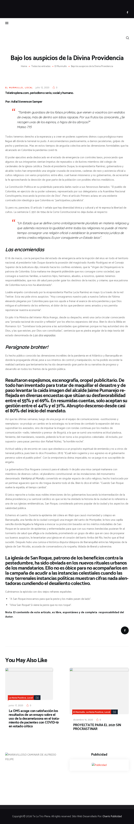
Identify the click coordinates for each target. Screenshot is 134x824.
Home (24, 66)
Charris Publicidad (112, 816)
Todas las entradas (40, 66)
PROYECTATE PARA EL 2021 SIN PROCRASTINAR (97, 727)
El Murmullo (61, 66)
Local (29, 87)
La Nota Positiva (17, 697)
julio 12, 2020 (42, 87)
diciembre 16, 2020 (83, 719)
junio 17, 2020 (16, 705)
